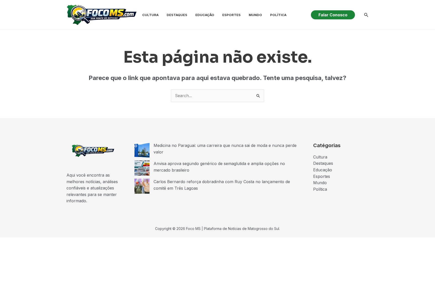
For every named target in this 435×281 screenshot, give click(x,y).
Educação (204, 15)
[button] (333, 14)
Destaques (177, 15)
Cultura (150, 15)
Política (278, 15)
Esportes (231, 15)
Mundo (255, 15)
